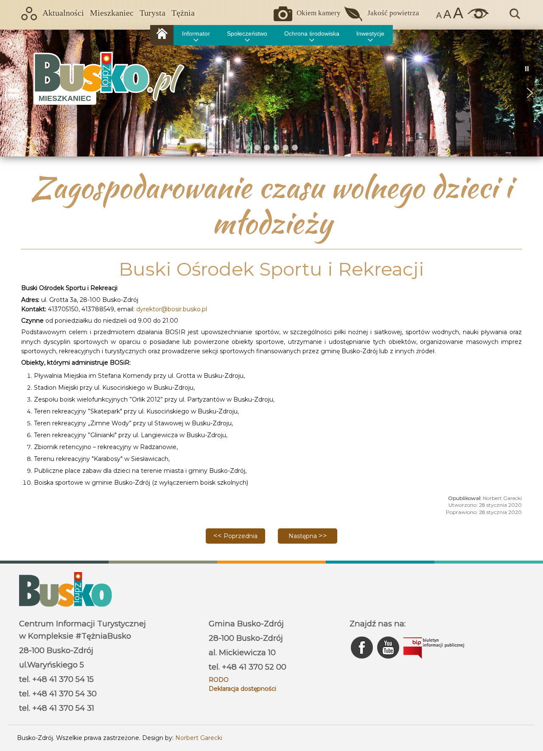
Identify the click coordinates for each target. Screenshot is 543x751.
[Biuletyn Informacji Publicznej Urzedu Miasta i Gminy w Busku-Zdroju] (433, 660)
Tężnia (183, 12)
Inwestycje (370, 33)
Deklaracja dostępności (242, 688)
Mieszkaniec (112, 12)
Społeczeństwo (247, 33)
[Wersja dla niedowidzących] (476, 16)
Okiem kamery (319, 13)
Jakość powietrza (393, 13)
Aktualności (63, 12)
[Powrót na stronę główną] (162, 35)
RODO (219, 680)
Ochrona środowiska (311, 33)
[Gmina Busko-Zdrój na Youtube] (389, 660)
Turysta (152, 12)
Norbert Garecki (198, 738)
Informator (196, 33)
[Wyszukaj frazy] (514, 18)
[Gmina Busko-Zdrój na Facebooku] (363, 660)
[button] (13, 93)
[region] (271, 92)
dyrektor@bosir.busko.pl (171, 309)
